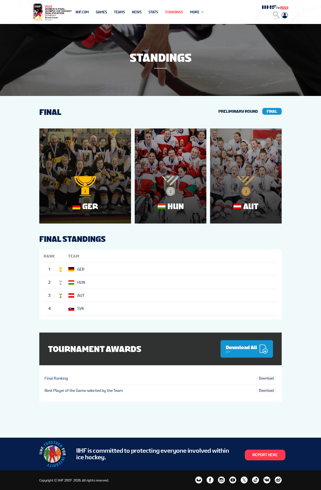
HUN (81, 282)
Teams (119, 12)
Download (266, 378)
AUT (81, 295)
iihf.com (82, 12)
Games (101, 12)
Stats (153, 12)
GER (81, 269)
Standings (174, 12)
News (137, 12)
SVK (80, 308)
